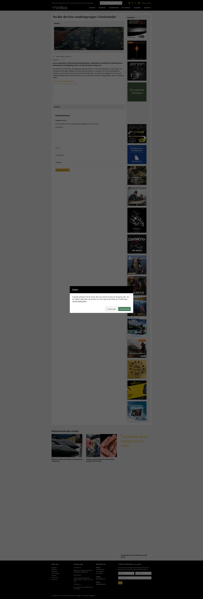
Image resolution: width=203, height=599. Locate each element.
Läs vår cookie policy (79, 301)
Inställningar (111, 309)
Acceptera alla (124, 309)
